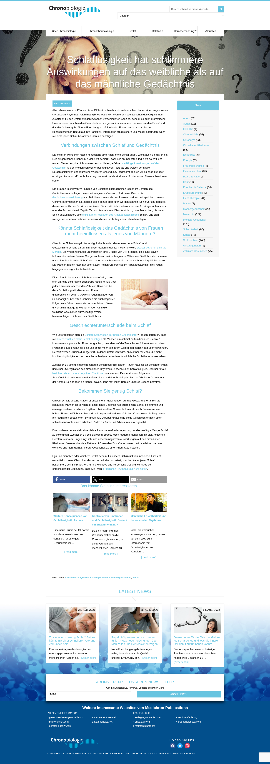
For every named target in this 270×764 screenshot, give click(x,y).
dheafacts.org (142, 721)
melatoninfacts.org (144, 726)
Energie (187, 160)
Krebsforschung (192, 192)
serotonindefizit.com (60, 726)
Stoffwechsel (190, 240)
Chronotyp (189, 139)
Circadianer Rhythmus (77, 577)
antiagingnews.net (101, 721)
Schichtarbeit (190, 229)
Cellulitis (188, 129)
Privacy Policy (149, 753)
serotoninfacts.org (187, 717)
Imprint (190, 753)
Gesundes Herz (192, 171)
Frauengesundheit (100, 577)
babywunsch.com (59, 721)
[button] (71, 479)
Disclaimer (132, 753)
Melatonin (188, 214)
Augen (186, 123)
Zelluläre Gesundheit (195, 251)
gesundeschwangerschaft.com (66, 717)
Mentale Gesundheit (194, 219)
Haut (186, 182)
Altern (186, 118)
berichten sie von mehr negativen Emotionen (78, 373)
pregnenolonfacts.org (189, 721)
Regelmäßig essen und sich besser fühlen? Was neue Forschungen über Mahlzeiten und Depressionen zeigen (134, 641)
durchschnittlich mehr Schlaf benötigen (79, 339)
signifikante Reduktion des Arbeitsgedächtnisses (110, 214)
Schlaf (135, 577)
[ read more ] (71, 551)
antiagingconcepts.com (147, 717)
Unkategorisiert (192, 245)
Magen (187, 203)
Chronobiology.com (75, 12)
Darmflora (189, 154)
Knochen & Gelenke (194, 187)
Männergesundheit (121, 577)
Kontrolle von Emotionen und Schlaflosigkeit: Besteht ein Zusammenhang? (109, 520)
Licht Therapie (191, 198)
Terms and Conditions (172, 753)
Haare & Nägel (191, 176)
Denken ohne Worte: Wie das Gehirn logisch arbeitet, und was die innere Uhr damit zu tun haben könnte (197, 641)
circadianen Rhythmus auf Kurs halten (124, 468)
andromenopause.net (103, 717)
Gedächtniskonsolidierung (67, 197)
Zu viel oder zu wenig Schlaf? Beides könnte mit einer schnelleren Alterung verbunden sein (72, 641)
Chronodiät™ (190, 134)
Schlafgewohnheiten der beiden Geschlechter (111, 334)
